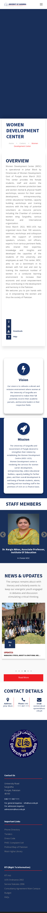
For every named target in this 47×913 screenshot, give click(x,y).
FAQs (15, 336)
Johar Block (8, 706)
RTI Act (7, 875)
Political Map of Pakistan (16, 847)
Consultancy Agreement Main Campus (22, 888)
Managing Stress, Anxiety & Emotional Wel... (22, 655)
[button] (16, 671)
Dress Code (9, 838)
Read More (23, 677)
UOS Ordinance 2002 (14, 879)
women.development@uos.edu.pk (39, 708)
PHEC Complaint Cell (14, 842)
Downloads (18, 331)
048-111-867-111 (23, 704)
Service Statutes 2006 (14, 884)
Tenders (8, 834)
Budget (7, 893)
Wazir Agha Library (13, 851)
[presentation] (3, 534)
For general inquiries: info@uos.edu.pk (21, 803)
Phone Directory (12, 829)
